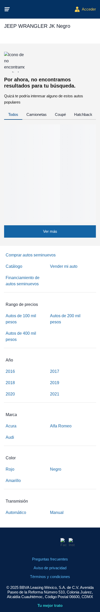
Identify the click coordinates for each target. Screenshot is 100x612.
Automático (16, 512)
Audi (10, 437)
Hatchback (83, 114)
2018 (10, 383)
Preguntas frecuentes (50, 559)
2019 (54, 383)
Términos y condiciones (50, 576)
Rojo (10, 469)
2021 (54, 394)
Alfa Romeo (61, 426)
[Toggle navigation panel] (7, 9)
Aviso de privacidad (50, 568)
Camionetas (36, 114)
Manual (57, 512)
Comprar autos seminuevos (31, 255)
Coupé (60, 114)
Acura (11, 426)
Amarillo (13, 480)
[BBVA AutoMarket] (42, 9)
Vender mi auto (63, 266)
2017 (54, 371)
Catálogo (14, 266)
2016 (10, 371)
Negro (55, 469)
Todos (13, 114)
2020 (10, 394)
